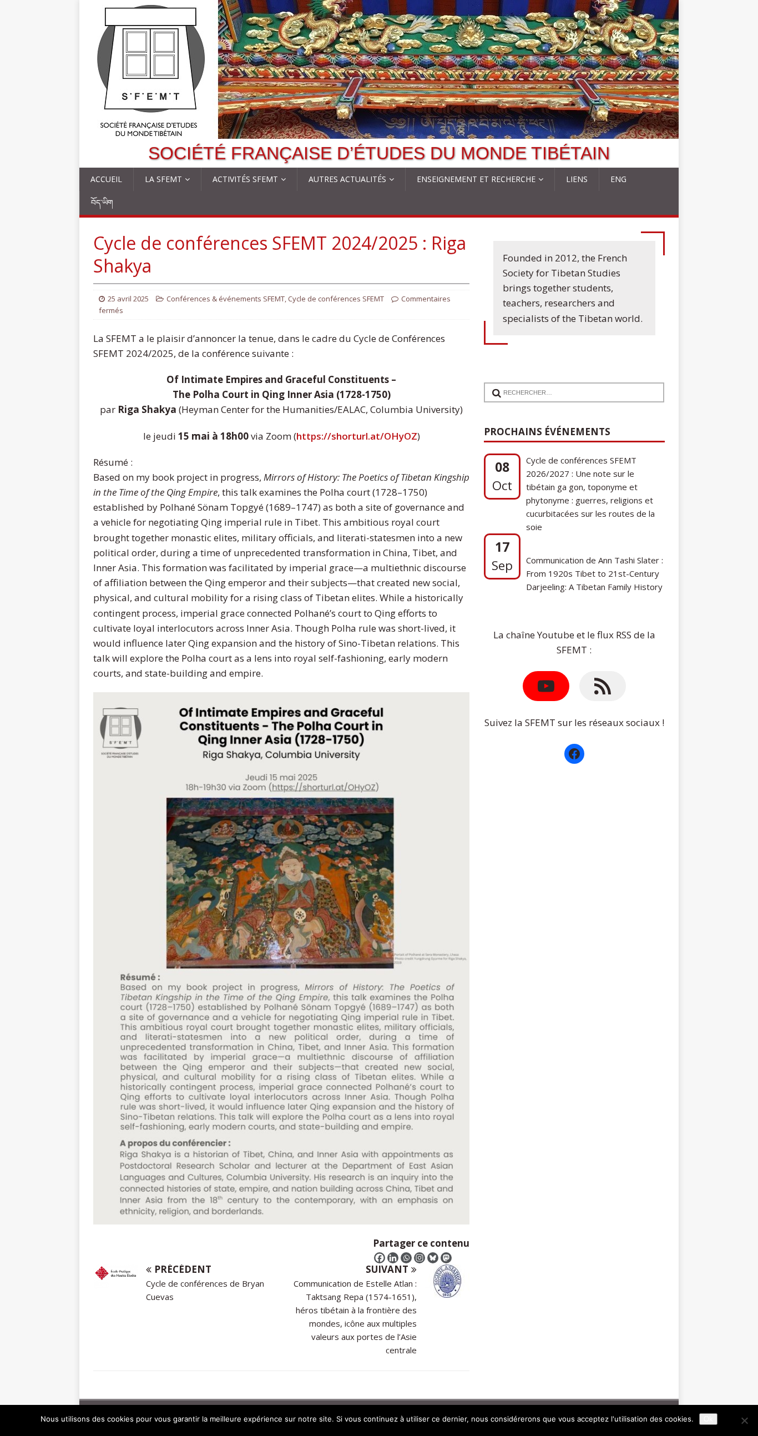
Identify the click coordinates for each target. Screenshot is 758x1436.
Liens (577, 179)
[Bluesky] (432, 1257)
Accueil (106, 179)
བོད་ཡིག (102, 202)
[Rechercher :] (570, 385)
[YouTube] (546, 686)
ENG (618, 179)
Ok (708, 1419)
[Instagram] (419, 1257)
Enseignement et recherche (476, 179)
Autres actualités (347, 179)
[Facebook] (379, 1257)
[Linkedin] (392, 1257)
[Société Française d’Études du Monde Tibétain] (379, 131)
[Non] (744, 1420)
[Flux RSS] (602, 686)
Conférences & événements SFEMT (225, 299)
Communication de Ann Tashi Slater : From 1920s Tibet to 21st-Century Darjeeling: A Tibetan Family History (594, 493)
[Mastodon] (446, 1257)
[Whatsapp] (406, 1257)
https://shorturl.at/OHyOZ (356, 436)
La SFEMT (163, 179)
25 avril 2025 (128, 299)
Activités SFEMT (245, 179)
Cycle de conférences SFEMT (336, 299)
